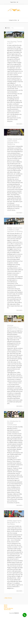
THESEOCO (16, 613)
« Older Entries (8, 598)
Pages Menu (13, 2)
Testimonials (7, 609)
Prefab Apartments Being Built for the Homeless (14, 522)
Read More (19, 124)
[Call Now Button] (25, 615)
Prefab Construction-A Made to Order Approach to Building (15, 229)
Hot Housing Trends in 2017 (14, 42)
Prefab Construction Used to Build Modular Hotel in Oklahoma (14, 141)
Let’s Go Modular (8, 608)
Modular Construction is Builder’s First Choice (15, 327)
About (5, 606)
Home (8, 27)
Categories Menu (13, 20)
